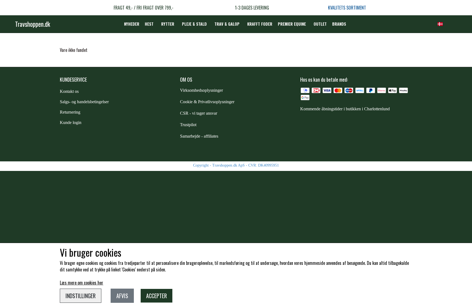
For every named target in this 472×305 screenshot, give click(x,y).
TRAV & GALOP (227, 24)
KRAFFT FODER (259, 24)
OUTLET (320, 24)
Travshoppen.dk (32, 24)
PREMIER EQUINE (292, 24)
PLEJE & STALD (194, 24)
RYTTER (167, 24)
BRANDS (339, 24)
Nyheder (131, 24)
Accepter (156, 296)
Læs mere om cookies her (81, 282)
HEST (149, 24)
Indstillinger (81, 296)
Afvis (122, 296)
